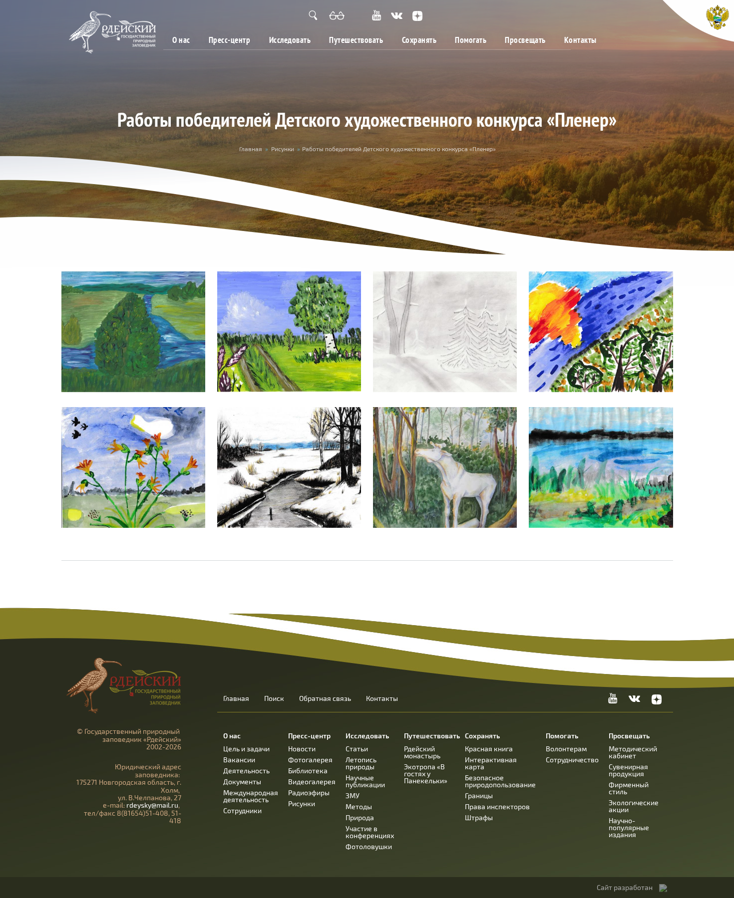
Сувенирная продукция (628, 770)
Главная (250, 148)
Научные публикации (365, 781)
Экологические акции (634, 806)
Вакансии (239, 759)
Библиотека (308, 770)
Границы (479, 795)
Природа (360, 817)
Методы (359, 806)
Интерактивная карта (491, 763)
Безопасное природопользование (500, 781)
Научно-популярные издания (629, 827)
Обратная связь (325, 698)
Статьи (357, 748)
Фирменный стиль (629, 788)
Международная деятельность (250, 796)
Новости (302, 748)
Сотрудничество (572, 759)
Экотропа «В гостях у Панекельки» (425, 773)
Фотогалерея (310, 759)
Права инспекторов (497, 806)
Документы (242, 781)
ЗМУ (353, 795)
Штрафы (479, 817)
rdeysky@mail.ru (152, 805)
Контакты (580, 39)
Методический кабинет (633, 752)
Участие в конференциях (370, 832)
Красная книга (489, 748)
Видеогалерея (312, 781)
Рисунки (282, 148)
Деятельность (246, 770)
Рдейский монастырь (422, 752)
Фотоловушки (369, 846)
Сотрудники (242, 810)
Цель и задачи (246, 748)
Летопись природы (361, 763)
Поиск (274, 698)
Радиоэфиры (309, 792)
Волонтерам (566, 748)
